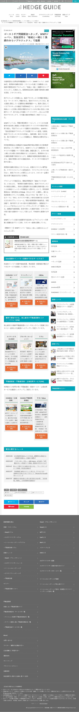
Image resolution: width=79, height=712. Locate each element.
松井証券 (54, 272)
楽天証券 (54, 246)
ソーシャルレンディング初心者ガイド (52, 584)
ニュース (11, 15)
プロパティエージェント (59, 201)
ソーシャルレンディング (13, 568)
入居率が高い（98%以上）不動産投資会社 (62, 127)
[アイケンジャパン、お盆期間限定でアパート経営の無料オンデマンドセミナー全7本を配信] (53, 306)
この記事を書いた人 (12, 237)
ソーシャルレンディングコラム (15, 542)
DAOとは (43, 553)
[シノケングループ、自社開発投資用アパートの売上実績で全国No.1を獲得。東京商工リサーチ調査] (53, 336)
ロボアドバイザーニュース (13, 563)
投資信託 (49, 1)
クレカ (69, 1)
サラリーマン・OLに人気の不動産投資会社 (61, 149)
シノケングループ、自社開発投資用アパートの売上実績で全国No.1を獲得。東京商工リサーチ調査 (65, 335)
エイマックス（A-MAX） (59, 191)
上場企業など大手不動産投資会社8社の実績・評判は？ (66, 350)
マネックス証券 (56, 262)
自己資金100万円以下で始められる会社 (61, 164)
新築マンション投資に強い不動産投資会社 (62, 134)
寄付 (76, 1)
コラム (17, 15)
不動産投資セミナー (11, 589)
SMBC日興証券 (56, 267)
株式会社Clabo (43, 703)
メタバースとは (45, 547)
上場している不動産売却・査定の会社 (62, 171)
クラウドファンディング (46, 15)
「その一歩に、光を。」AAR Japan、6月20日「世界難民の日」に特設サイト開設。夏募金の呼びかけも (30, 462)
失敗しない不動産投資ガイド (13, 607)
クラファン (23, 1)
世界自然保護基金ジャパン (24, 492)
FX (62, 1)
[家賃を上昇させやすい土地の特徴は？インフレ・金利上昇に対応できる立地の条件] (53, 373)
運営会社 (6, 656)
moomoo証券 (55, 287)
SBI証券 (53, 256)
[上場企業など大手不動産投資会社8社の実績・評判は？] (53, 350)
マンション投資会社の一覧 (60, 207)
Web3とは (43, 527)
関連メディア (66, 15)
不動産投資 (29, 1)
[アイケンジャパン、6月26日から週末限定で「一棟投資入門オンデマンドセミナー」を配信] (53, 328)
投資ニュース (23, 490)
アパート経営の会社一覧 (59, 234)
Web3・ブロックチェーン (13, 558)
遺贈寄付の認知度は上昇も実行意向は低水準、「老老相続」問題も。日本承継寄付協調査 (30, 480)
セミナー (23, 15)
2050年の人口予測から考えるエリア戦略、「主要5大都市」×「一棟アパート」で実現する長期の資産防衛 (66, 357)
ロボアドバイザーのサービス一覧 (51, 571)
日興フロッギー (56, 251)
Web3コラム (9, 532)
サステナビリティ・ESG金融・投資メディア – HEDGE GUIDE (50, 707)
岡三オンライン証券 (57, 277)
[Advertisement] (63, 103)
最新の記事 (25, 237)
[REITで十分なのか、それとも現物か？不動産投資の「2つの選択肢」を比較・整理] (53, 380)
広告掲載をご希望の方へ (11, 651)
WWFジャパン (10, 492)
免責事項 (6, 671)
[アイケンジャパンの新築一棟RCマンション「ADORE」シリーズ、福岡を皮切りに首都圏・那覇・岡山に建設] (53, 365)
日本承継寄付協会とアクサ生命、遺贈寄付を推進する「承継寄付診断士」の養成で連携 (30, 457)
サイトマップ (8, 661)
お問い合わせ (8, 640)
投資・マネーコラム (10, 527)
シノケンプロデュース (58, 219)
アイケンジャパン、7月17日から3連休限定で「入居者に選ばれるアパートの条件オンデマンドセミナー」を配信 (66, 320)
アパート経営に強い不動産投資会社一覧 (18, 622)
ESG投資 (43, 1)
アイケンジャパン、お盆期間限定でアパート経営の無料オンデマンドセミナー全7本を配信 (66, 305)
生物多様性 (9, 495)
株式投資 (56, 1)
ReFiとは (43, 542)
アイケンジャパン (57, 224)
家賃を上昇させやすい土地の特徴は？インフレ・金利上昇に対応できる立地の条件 (65, 372)
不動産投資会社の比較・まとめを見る (62, 178)
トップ (3, 1)
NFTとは (43, 532)
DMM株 (53, 282)
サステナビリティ (38, 492)
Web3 (32, 15)
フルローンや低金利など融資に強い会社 (62, 156)
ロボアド (16, 1)
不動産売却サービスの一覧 (13, 627)
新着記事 (14, 490)
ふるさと (36, 1)
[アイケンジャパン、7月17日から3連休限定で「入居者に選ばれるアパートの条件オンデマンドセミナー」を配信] (53, 321)
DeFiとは (43, 537)
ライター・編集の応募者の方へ (14, 645)
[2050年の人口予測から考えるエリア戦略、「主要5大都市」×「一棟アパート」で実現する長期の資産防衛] (53, 358)
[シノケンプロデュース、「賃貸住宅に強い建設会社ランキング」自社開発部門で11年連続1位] (53, 313)
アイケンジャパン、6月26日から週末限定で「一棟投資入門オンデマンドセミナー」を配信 (65, 328)
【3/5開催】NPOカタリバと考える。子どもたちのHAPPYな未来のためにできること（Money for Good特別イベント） (30, 473)
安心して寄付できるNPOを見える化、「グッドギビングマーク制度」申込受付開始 (30, 467)
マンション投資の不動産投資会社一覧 (17, 617)
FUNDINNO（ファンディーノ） (61, 292)
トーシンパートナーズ (58, 196)
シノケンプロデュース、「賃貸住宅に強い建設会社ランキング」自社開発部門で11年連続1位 (65, 313)
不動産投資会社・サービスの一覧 (14, 612)
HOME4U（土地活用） (58, 229)
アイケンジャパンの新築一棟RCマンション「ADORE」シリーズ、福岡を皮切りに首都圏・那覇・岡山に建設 (66, 365)
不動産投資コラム (10, 547)
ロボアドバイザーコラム (13, 537)
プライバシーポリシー (11, 666)
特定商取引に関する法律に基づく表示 (16, 676)
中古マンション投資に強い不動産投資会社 (62, 142)
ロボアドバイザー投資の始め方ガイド (52, 566)
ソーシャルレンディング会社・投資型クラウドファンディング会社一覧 (56, 590)
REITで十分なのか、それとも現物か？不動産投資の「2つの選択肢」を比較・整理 (66, 380)
